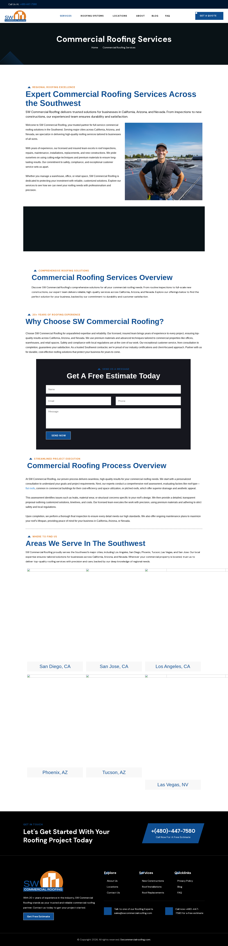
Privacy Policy (185, 880)
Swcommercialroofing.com (135, 939)
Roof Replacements (153, 892)
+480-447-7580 (28, 4)
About (140, 15)
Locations (120, 15)
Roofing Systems (92, 15)
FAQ (167, 15)
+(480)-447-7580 (173, 830)
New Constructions (153, 880)
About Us (112, 880)
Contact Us (113, 892)
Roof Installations (152, 886)
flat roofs (30, 488)
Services (66, 15)
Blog (155, 15)
